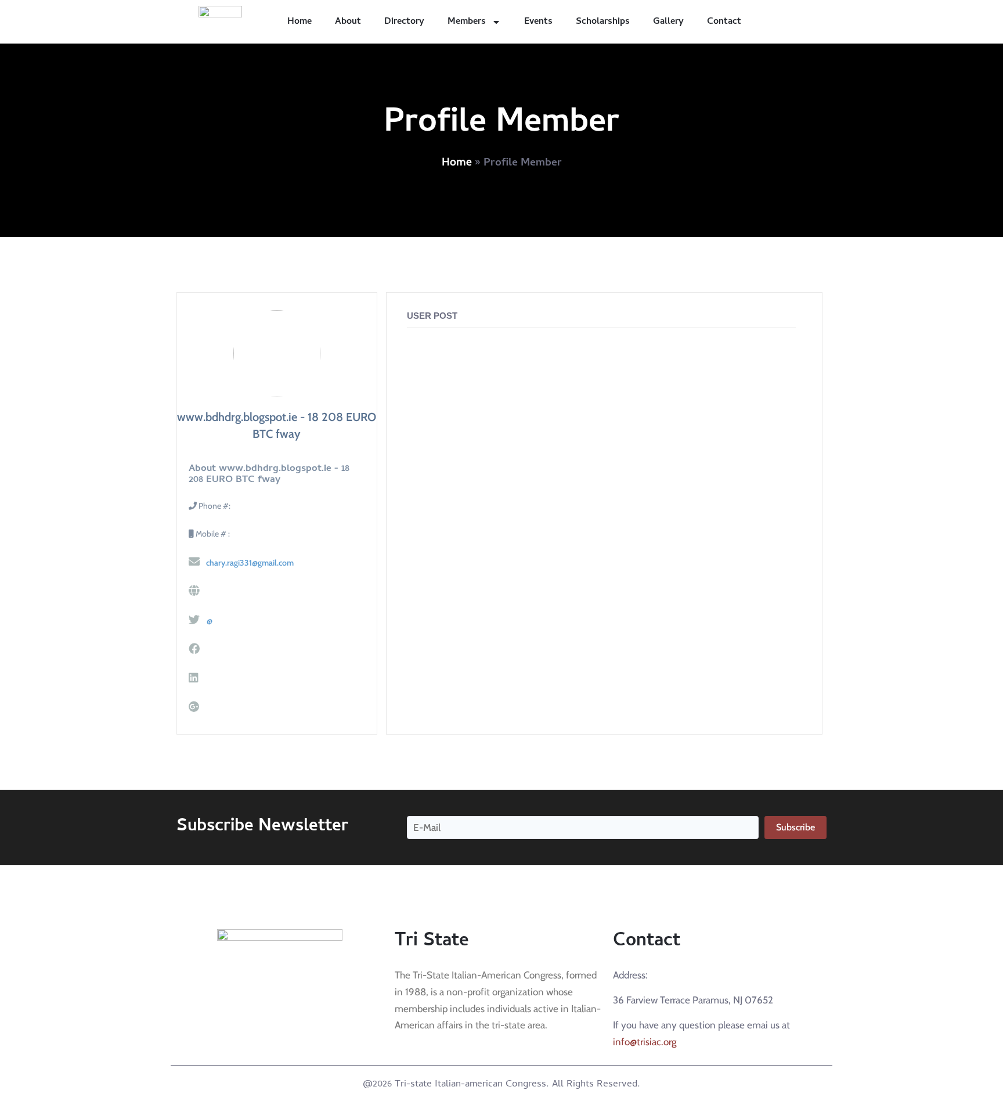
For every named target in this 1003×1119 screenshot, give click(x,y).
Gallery (668, 22)
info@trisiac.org (644, 1042)
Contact (724, 22)
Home (299, 22)
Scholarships (603, 22)
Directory (404, 22)
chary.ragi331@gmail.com (249, 562)
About (348, 22)
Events (538, 22)
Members (467, 22)
